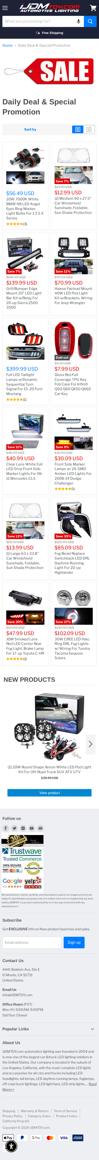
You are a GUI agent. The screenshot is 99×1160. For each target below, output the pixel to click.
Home (7, 46)
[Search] (90, 21)
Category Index (39, 1116)
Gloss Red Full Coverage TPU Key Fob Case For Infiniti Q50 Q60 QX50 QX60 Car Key (73, 384)
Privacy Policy (12, 1116)
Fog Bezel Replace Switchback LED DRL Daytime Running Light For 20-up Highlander (72, 563)
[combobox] (43, 21)
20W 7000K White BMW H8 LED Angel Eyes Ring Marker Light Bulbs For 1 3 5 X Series (24, 208)
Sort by (30, 129)
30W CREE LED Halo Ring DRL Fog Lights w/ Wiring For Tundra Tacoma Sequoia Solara (72, 648)
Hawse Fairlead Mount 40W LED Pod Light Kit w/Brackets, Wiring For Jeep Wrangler (74, 296)
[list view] (89, 129)
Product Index (66, 1116)
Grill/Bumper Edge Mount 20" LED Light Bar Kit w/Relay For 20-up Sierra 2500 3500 (24, 298)
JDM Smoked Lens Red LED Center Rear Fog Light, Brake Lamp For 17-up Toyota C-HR (25, 646)
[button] (79, 21)
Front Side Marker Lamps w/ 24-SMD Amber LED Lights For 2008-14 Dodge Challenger (73, 473)
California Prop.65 (15, 1121)
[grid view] (77, 129)
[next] (90, 744)
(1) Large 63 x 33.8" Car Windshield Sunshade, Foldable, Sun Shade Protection (24, 560)
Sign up (74, 942)
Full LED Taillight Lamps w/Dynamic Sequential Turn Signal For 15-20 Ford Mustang (24, 384)
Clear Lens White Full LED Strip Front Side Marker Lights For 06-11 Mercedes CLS (24, 471)
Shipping (8, 1111)
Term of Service (65, 1111)
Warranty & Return (35, 1111)
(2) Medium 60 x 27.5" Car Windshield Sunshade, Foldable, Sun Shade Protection (73, 205)
